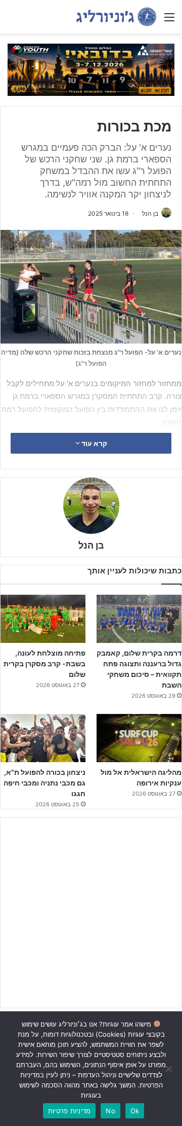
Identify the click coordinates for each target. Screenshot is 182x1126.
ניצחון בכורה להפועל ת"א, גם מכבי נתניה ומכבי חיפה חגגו (44, 783)
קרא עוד (93, 443)
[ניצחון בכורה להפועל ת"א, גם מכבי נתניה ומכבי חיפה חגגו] (43, 738)
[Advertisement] (91, 912)
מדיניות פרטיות (69, 1111)
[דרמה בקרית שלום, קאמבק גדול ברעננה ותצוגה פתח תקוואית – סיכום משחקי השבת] (139, 619)
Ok (135, 1111)
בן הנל (150, 213)
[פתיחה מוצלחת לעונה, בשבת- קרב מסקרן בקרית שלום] (43, 619)
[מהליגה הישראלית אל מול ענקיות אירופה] (139, 738)
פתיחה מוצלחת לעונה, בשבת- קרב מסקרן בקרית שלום (44, 663)
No (110, 1111)
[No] (169, 1069)
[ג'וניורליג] (116, 16)
